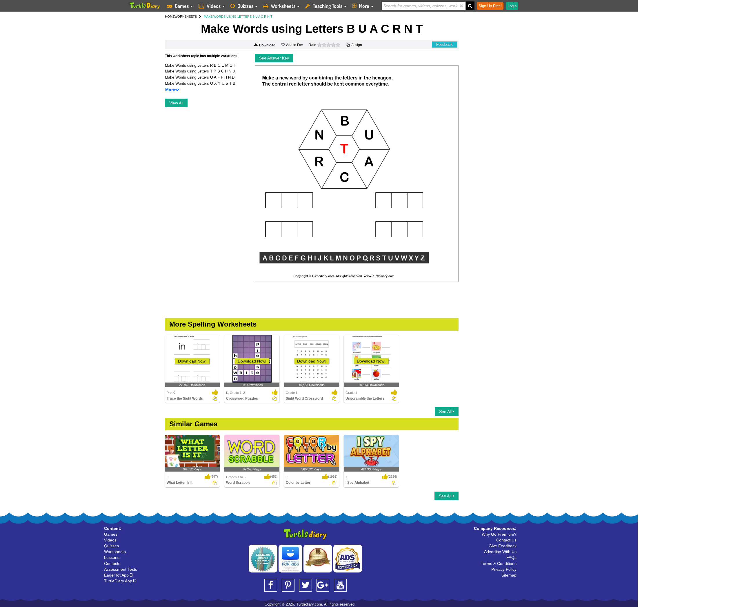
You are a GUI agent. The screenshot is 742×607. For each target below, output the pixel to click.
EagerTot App (117, 575)
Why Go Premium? (499, 534)
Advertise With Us (500, 551)
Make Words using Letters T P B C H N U (200, 71)
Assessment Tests (120, 569)
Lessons (111, 557)
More (364, 6)
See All (446, 411)
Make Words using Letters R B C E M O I (200, 65)
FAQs (511, 557)
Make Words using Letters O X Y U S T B (200, 83)
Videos (213, 6)
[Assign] (215, 398)
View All (176, 103)
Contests (112, 563)
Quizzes (245, 6)
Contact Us (506, 540)
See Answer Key (274, 58)
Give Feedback (503, 545)
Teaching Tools (327, 6)
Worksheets (283, 6)
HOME (169, 16)
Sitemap (509, 575)
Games (182, 6)
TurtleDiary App (118, 581)
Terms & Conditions (499, 563)
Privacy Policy (504, 569)
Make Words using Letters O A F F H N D (199, 77)
